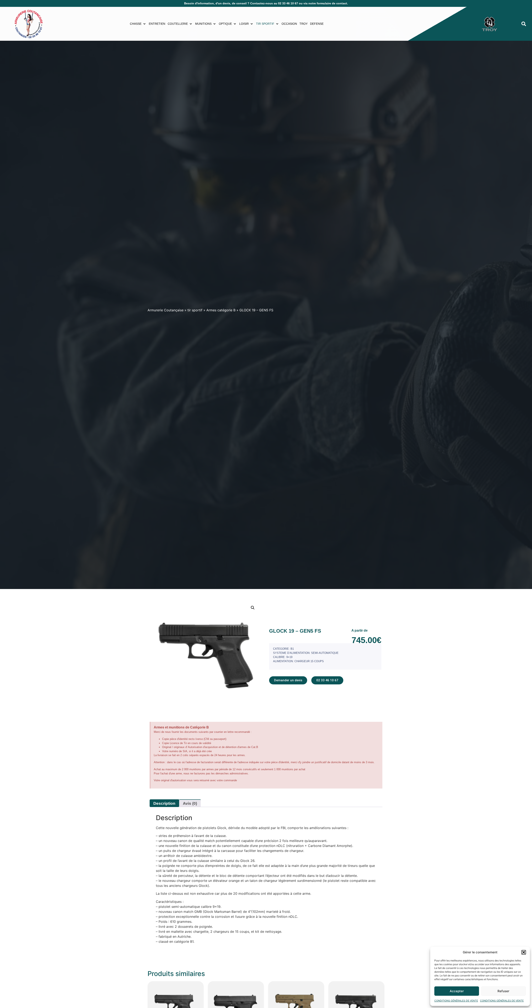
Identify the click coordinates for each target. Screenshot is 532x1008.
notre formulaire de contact (327, 3)
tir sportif (194, 310)
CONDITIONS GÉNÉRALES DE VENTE (456, 1000)
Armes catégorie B (220, 310)
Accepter (457, 991)
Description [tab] (164, 803)
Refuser (503, 991)
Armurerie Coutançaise (165, 310)
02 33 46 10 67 (288, 3)
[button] (524, 952)
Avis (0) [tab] (190, 803)
